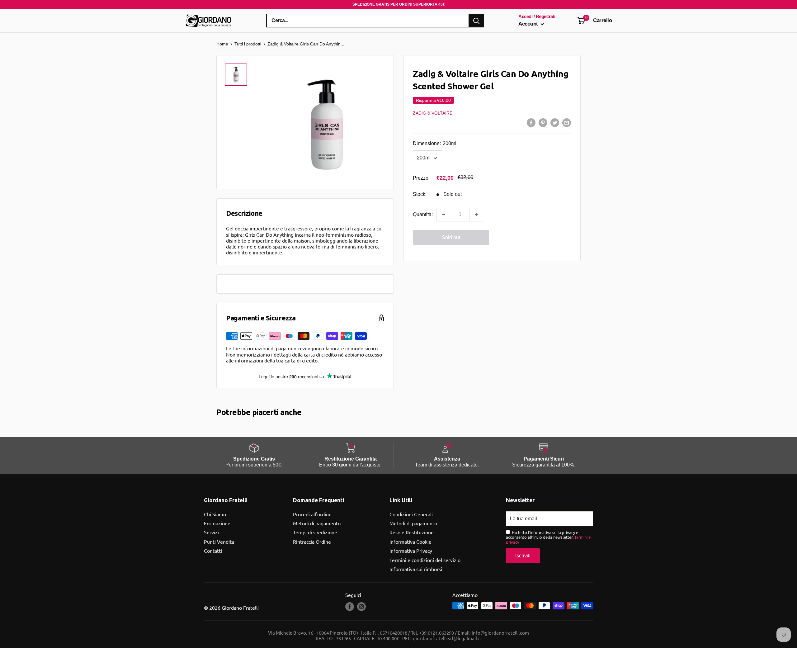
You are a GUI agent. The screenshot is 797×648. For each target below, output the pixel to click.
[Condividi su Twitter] (554, 122)
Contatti (213, 550)
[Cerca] (476, 20)
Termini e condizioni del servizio (424, 560)
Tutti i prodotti (247, 43)
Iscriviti (523, 555)
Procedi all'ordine (312, 514)
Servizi (211, 532)
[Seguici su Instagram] (361, 606)
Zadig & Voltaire (432, 113)
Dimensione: (434, 143)
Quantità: (423, 214)
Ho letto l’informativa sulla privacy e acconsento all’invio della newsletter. (548, 537)
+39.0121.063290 (436, 633)
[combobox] (368, 20)
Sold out (451, 237)
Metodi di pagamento (317, 523)
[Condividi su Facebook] (531, 122)
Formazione (217, 523)
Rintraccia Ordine (312, 541)
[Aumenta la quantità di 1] (476, 214)
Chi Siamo (215, 514)
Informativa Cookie (410, 541)
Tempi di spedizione (315, 532)
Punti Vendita (219, 541)
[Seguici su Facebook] (349, 606)
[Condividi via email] (566, 122)
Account (528, 24)
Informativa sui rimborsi (415, 569)
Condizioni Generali (411, 514)
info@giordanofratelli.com (500, 633)
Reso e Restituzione (411, 532)
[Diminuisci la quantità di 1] (443, 214)
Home (222, 43)
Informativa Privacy (410, 550)
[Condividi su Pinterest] (543, 122)
